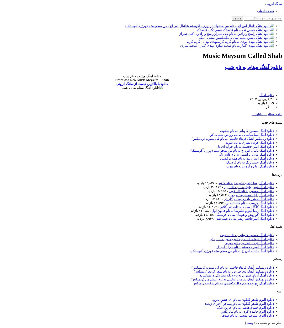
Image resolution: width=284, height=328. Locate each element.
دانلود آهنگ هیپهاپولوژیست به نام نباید (249, 187)
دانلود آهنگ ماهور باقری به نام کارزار (249, 199)
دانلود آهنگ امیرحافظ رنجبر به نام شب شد (245, 218)
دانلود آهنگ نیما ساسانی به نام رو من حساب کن (241, 134)
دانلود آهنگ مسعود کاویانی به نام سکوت (247, 131)
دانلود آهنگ (266, 95)
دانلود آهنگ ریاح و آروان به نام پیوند (250, 166)
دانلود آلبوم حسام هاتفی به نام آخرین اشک (245, 307)
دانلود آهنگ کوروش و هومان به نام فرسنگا (245, 214)
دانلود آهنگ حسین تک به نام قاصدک (250, 162)
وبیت (250, 322)
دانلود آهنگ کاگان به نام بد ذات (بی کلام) (247, 207)
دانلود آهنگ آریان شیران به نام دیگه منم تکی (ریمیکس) (237, 275)
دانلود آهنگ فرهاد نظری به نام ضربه (249, 142)
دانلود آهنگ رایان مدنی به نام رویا (252, 195)
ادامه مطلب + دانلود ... (267, 114)
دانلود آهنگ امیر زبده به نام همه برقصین (247, 158)
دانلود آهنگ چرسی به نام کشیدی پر (250, 203)
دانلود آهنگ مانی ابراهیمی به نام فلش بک (246, 154)
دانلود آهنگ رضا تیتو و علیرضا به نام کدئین (245, 183)
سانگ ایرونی (124, 84)
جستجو (237, 18)
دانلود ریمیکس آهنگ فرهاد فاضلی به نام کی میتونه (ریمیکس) (232, 138)
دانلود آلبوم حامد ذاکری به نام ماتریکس (247, 311)
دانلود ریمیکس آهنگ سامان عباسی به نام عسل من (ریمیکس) (232, 279)
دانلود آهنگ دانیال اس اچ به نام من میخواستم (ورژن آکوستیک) (232, 150)
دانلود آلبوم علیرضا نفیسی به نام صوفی (247, 315)
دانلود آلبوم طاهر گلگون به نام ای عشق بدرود (243, 299)
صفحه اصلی (265, 11)
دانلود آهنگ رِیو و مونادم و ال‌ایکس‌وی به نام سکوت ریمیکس (233, 283)
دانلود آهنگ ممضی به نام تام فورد (251, 191)
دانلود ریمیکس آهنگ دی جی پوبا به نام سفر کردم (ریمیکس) (234, 271)
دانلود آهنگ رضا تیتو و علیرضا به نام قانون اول (243, 211)
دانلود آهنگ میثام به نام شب (253, 67)
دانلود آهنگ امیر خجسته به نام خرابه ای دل (245, 146)
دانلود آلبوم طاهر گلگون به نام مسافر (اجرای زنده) (239, 303)
